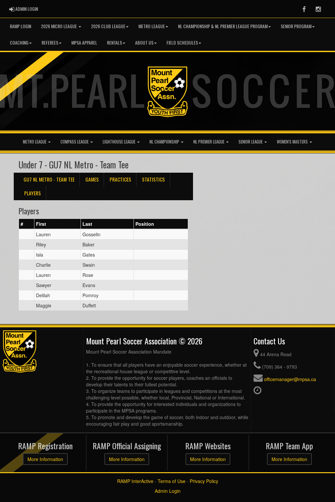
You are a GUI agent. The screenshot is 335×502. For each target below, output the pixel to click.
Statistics (153, 179)
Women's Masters (293, 142)
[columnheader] (26, 224)
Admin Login (168, 491)
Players (32, 193)
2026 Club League (108, 26)
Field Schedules (182, 42)
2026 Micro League (59, 26)
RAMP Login (20, 26)
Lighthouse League (119, 142)
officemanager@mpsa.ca (290, 379)
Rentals (114, 42)
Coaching (19, 42)
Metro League (151, 26)
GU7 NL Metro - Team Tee (49, 179)
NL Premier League (209, 142)
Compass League (75, 142)
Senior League (251, 142)
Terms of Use (171, 481)
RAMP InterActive (135, 481)
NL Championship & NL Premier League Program (223, 26)
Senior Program (296, 26)
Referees (50, 42)
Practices (120, 179)
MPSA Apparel (84, 42)
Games (92, 179)
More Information (45, 459)
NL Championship (165, 142)
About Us (144, 42)
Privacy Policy (204, 481)
